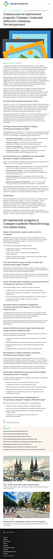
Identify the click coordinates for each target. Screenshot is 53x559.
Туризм (5, 543)
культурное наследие (8, 547)
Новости (5, 539)
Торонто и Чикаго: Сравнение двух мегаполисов (26, 434)
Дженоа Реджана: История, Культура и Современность (26, 444)
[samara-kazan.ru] (6, 4)
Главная (4, 10)
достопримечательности (9, 551)
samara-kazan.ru (10, 532)
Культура (5, 549)
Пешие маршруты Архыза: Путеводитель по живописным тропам (26, 447)
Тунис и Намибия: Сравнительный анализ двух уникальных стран (26, 439)
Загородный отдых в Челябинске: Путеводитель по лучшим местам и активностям (26, 449)
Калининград (5, 519)
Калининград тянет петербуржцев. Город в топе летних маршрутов (26, 509)
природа (5, 545)
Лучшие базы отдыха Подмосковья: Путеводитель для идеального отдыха (26, 441)
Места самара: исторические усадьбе (15, 10)
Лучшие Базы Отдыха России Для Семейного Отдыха (26, 436)
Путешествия (6, 541)
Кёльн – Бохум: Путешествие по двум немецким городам (26, 472)
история (5, 553)
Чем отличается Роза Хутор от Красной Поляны (26, 431)
